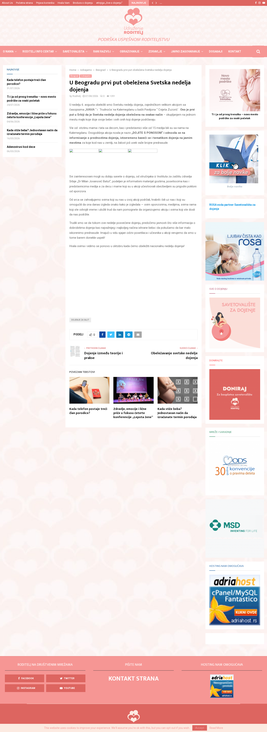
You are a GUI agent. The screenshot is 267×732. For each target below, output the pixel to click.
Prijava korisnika (45, 2)
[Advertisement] (133, 280)
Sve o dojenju (218, 288)
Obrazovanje (129, 51)
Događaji (215, 51)
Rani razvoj (102, 51)
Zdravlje (155, 51)
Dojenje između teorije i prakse (103, 355)
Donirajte (216, 360)
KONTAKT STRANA (133, 679)
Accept (199, 727)
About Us (7, 2)
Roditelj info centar (38, 51)
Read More (216, 728)
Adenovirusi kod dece (21, 146)
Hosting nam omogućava (226, 566)
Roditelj (77, 96)
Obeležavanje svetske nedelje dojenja (174, 355)
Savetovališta (73, 51)
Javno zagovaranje (185, 51)
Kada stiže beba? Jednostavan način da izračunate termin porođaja (177, 413)
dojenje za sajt (80, 320)
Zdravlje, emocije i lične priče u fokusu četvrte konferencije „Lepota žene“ (133, 413)
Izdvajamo (86, 76)
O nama (8, 51)
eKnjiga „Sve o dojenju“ (109, 2)
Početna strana (24, 2)
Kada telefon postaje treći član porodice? (88, 411)
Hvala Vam (64, 2)
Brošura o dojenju (83, 2)
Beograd (74, 76)
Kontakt (234, 51)
